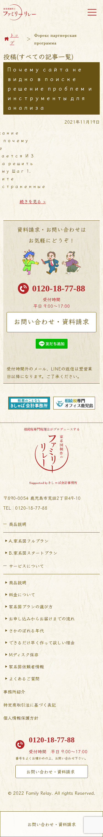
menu (92, 12)
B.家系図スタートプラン (33, 552)
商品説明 (17, 582)
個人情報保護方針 (20, 718)
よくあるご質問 (24, 678)
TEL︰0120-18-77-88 (25, 507)
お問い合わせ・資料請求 (51, 321)
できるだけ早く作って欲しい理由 (42, 642)
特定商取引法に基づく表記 (29, 704)
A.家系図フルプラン (29, 540)
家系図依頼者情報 (26, 666)
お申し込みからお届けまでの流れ (42, 618)
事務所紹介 (14, 691)
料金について (22, 594)
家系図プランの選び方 (31, 606)
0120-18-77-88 (58, 288)
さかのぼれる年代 (26, 630)
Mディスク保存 (23, 654)
